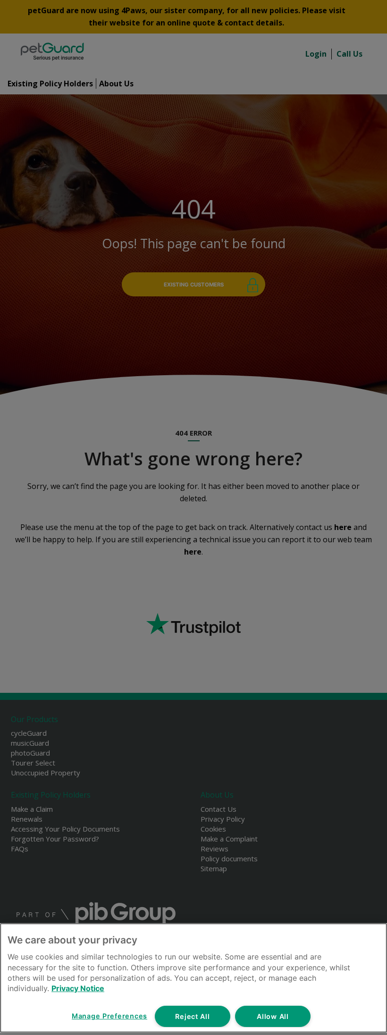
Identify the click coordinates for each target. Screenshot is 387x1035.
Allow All (272, 1016)
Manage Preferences (109, 1016)
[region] (193, 978)
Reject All (192, 1016)
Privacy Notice (77, 988)
